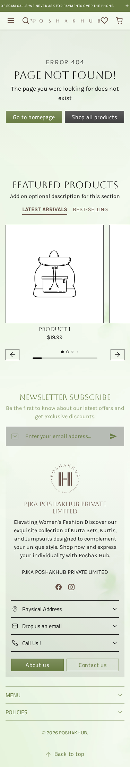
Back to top (69, 754)
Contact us (93, 665)
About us (37, 665)
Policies (16, 712)
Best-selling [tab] (90, 209)
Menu (13, 695)
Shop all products (94, 117)
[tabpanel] (65, 293)
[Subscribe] (113, 436)
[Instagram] (71, 586)
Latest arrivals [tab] (44, 209)
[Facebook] (58, 586)
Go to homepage (34, 117)
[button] (10, 20)
